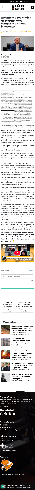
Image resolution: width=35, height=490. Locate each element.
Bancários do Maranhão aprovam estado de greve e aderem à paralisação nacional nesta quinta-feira (21, 354)
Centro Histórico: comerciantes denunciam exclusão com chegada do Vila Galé (21, 342)
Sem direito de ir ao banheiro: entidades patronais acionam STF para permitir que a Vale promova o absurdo (22, 329)
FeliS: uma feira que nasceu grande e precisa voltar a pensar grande (21, 376)
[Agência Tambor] (18, 7)
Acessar (31, 270)
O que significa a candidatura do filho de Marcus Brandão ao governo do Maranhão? (22, 365)
